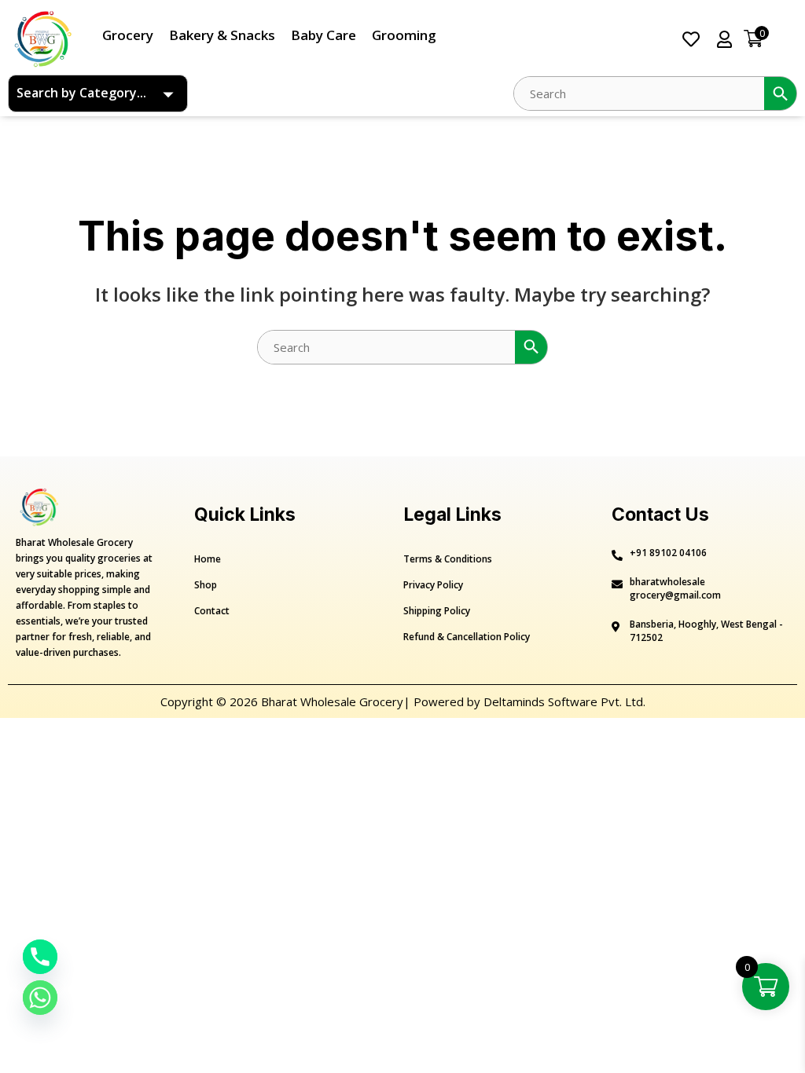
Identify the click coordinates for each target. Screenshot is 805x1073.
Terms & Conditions (447, 559)
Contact (212, 610)
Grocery (127, 35)
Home (207, 559)
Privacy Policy (433, 584)
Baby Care (323, 35)
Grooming (404, 35)
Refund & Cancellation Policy (466, 636)
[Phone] (40, 956)
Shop (205, 584)
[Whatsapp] (40, 997)
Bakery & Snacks (222, 35)
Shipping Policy (436, 610)
